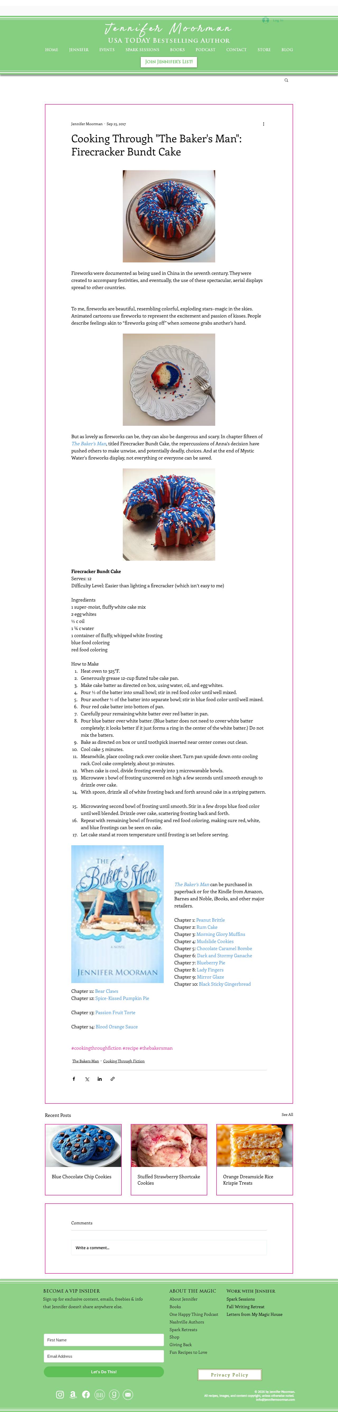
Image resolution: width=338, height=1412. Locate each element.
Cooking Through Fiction (124, 1060)
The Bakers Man (85, 1060)
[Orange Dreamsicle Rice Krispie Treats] (255, 1146)
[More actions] (263, 123)
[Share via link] (112, 1078)
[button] (286, 80)
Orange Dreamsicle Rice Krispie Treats (248, 1179)
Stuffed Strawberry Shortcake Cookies (169, 1179)
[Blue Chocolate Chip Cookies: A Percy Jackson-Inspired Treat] (83, 1146)
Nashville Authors (187, 1322)
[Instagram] (60, 1394)
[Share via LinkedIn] (99, 1078)
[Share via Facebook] (73, 1078)
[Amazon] (73, 1394)
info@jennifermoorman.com (275, 1399)
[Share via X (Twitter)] (86, 1078)
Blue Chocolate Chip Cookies (81, 1176)
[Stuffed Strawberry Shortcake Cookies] (169, 1146)
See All (287, 1114)
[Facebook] (86, 1394)
